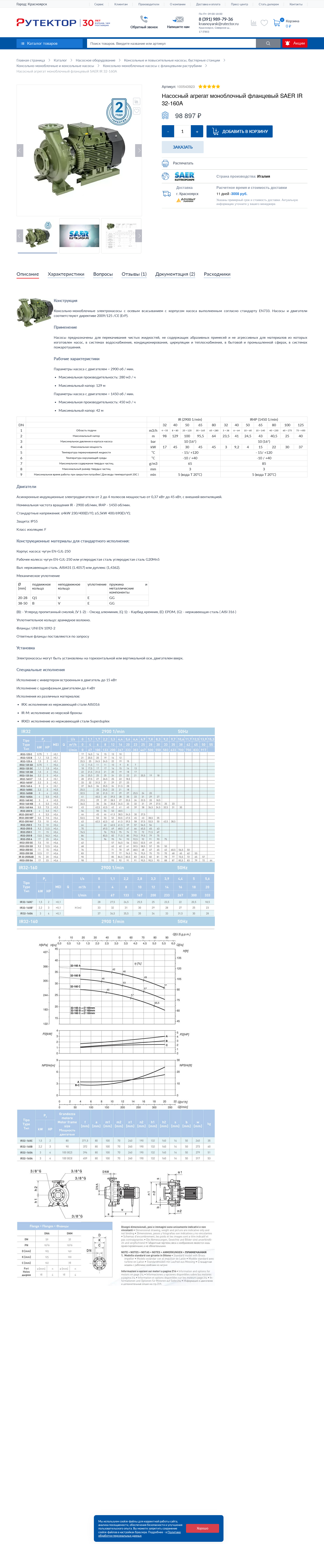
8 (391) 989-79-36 (216, 19)
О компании (177, 4)
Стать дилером (269, 4)
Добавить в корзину (245, 131)
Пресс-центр (239, 4)
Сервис (99, 4)
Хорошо (202, 1528)
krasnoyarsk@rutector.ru (218, 23)
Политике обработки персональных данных (139, 1533)
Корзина (292, 21)
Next (138, 150)
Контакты (296, 4)
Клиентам (121, 4)
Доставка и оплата (208, 4)
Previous (20, 150)
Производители (148, 4)
